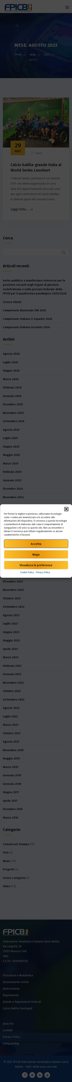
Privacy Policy (43, 572)
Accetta (36, 543)
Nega (36, 554)
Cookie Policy (27, 572)
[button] (66, 509)
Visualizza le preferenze (36, 565)
